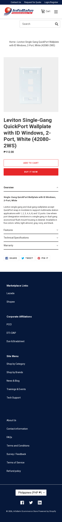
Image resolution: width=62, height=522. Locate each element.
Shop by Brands (15, 372)
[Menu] (56, 11)
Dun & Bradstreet (15, 341)
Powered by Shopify (47, 511)
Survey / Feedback (16, 454)
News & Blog (13, 380)
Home (12, 42)
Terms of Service (15, 462)
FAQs (9, 437)
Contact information (17, 428)
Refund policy (14, 471)
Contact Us (16, 2)
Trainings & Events (16, 389)
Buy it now (31, 172)
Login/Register (51, 2)
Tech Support (14, 397)
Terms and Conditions (18, 445)
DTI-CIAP (11, 333)
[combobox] (40, 24)
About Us (11, 420)
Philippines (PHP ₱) (30, 492)
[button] (31, 188)
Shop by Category (16, 364)
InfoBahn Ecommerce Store (25, 511)
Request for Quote (32, 2)
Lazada (10, 293)
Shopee (11, 301)
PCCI (9, 324)
